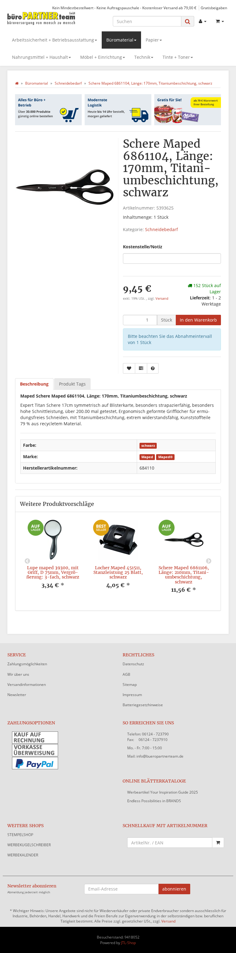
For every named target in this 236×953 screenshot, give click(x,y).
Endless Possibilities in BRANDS (154, 800)
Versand (161, 298)
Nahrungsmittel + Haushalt (40, 57)
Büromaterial (119, 40)
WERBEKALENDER (22, 855)
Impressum (132, 694)
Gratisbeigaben (214, 7)
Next (208, 561)
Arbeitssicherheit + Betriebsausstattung (53, 40)
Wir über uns (18, 674)
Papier (152, 40)
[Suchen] (187, 21)
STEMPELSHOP (20, 834)
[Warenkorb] (220, 21)
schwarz (148, 445)
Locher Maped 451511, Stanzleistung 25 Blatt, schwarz (118, 572)
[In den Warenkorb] (218, 842)
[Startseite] (16, 83)
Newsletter (16, 694)
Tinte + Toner (176, 57)
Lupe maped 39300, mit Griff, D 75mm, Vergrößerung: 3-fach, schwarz (52, 572)
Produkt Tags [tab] (72, 384)
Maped (147, 457)
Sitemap (130, 684)
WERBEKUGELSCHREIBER (29, 844)
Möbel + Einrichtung (101, 57)
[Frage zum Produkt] (153, 368)
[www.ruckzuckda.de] (41, 18)
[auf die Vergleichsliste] (141, 368)
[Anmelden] (202, 21)
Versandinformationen (26, 684)
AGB (126, 674)
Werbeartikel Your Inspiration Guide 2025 (162, 792)
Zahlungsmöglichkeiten (27, 664)
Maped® (165, 457)
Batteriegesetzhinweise (143, 704)
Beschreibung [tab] (34, 384)
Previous (27, 561)
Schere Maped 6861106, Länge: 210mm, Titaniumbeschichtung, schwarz (184, 575)
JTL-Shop (128, 942)
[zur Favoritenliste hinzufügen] (129, 368)
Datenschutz (133, 664)
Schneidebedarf (161, 229)
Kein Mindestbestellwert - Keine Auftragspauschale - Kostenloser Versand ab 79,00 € (124, 7)
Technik (142, 57)
